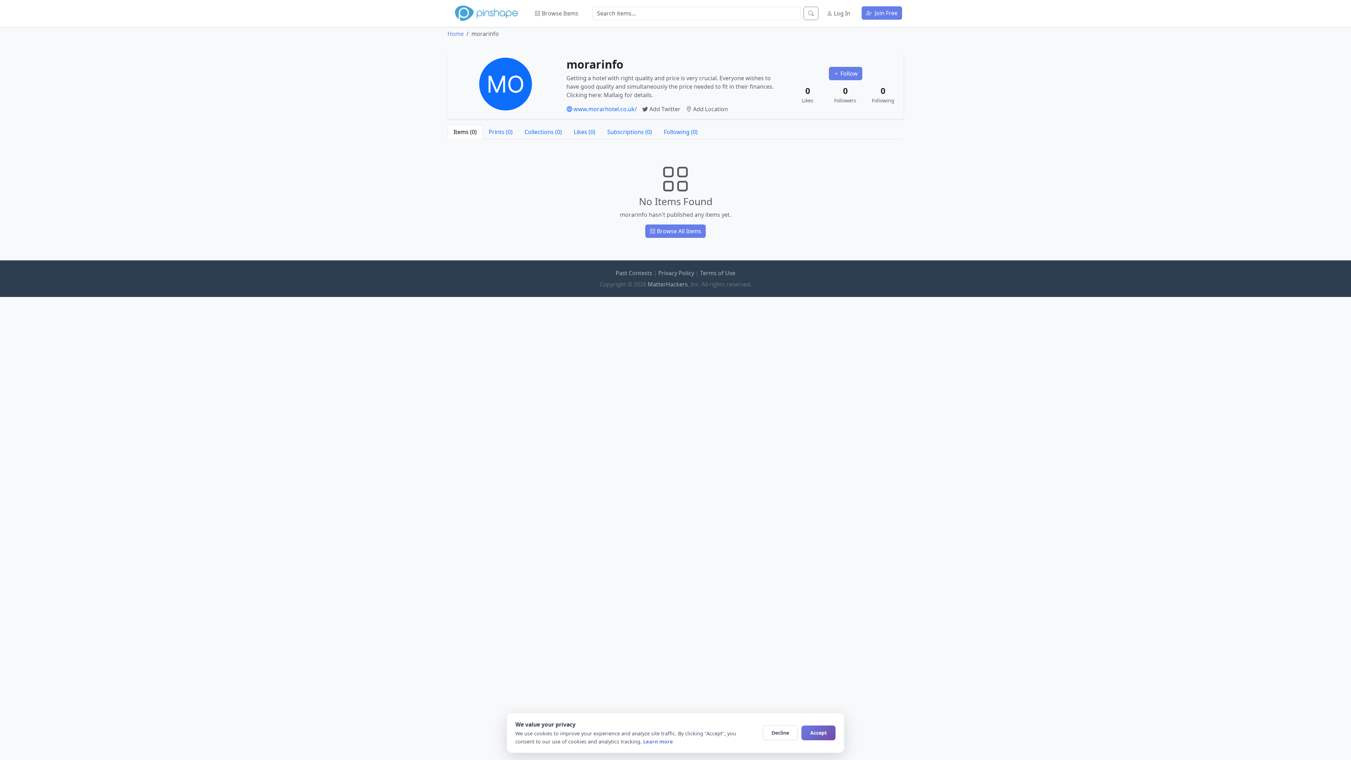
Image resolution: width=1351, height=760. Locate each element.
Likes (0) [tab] (584, 132)
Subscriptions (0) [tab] (629, 132)
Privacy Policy (676, 273)
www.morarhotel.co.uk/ (604, 109)
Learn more (658, 741)
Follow (848, 73)
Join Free (885, 13)
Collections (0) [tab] (543, 132)
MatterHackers (668, 284)
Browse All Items (678, 231)
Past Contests (634, 273)
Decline (780, 732)
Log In (841, 13)
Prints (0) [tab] (501, 132)
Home (456, 34)
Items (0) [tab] (465, 132)
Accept (818, 732)
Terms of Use (717, 273)
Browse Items (559, 13)
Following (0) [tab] (681, 132)
